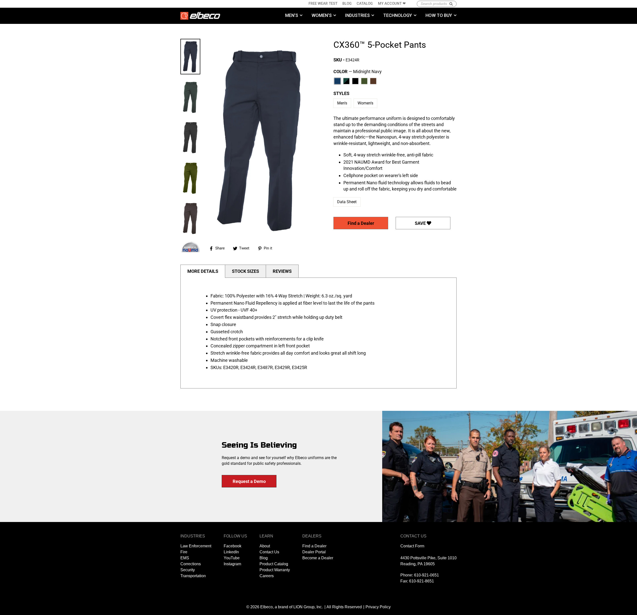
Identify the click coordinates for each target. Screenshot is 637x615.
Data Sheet (347, 201)
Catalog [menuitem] (365, 3)
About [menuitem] (265, 546)
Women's (365, 103)
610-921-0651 (426, 575)
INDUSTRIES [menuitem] (357, 15)
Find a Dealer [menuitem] (314, 546)
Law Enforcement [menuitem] (195, 546)
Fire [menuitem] (183, 552)
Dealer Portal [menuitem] (314, 552)
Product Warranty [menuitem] (275, 570)
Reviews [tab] (282, 271)
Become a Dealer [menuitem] (317, 558)
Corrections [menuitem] (190, 564)
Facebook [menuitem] (232, 546)
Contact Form (412, 546)
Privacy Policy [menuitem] (378, 607)
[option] (260, 138)
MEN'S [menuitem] (291, 15)
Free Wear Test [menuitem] (323, 3)
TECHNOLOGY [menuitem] (397, 15)
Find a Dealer (361, 223)
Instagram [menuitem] (232, 564)
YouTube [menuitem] (232, 558)
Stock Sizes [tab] (245, 271)
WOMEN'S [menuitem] (322, 15)
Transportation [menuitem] (193, 576)
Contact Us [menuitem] (269, 552)
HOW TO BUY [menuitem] (438, 15)
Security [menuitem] (187, 570)
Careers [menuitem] (267, 576)
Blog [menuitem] (347, 3)
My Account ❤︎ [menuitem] (392, 3)
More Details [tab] (202, 271)
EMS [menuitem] (184, 558)
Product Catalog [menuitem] (274, 564)
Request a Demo (249, 481)
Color (357, 71)
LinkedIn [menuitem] (231, 552)
